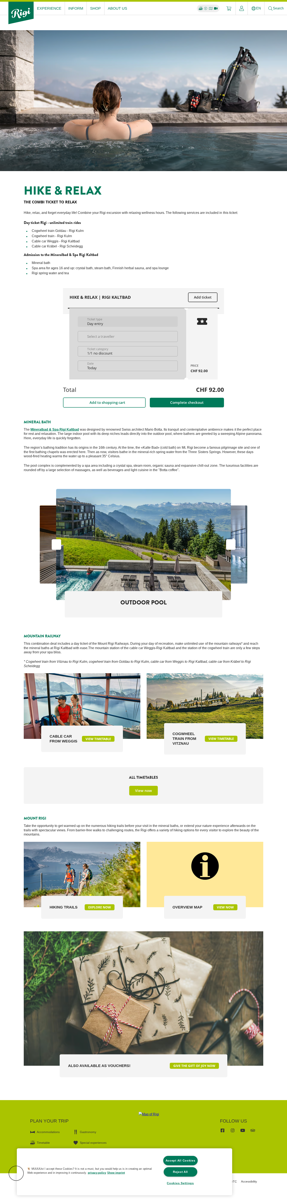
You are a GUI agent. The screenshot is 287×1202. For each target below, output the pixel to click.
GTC (233, 1181)
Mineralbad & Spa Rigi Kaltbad (54, 429)
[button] (16, 1173)
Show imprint (116, 1172)
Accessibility (249, 1181)
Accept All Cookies (180, 1160)
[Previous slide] (46, 544)
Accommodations (48, 1132)
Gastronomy (88, 1132)
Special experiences (93, 1142)
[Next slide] (240, 544)
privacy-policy (97, 1172)
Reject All (180, 1171)
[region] (124, 1171)
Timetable (43, 1142)
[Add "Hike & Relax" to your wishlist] (259, 188)
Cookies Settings (180, 1183)
